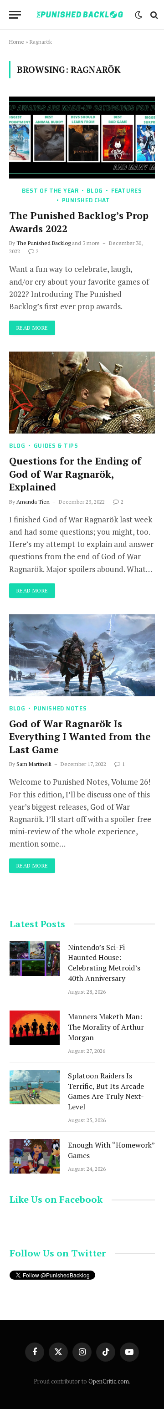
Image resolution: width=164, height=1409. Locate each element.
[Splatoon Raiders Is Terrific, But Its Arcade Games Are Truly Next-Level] (35, 1087)
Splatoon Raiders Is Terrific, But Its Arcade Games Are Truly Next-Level (106, 1091)
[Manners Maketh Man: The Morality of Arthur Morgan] (35, 1028)
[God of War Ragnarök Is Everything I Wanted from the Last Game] (82, 655)
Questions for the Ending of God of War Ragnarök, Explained (75, 473)
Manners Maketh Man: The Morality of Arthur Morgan (106, 1026)
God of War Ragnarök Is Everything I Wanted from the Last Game (80, 736)
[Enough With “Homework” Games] (35, 1156)
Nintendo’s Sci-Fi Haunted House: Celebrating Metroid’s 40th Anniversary (104, 963)
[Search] (153, 15)
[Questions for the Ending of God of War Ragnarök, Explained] (82, 393)
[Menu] (15, 15)
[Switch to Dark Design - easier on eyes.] (138, 15)
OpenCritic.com (108, 1381)
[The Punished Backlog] (80, 15)
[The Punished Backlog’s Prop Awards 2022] (82, 138)
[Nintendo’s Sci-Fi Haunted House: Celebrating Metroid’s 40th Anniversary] (35, 958)
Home (16, 41)
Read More (32, 327)
